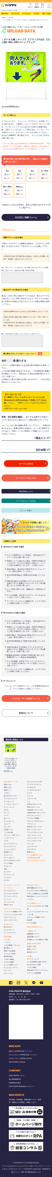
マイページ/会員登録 (34, 973)
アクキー (41, 1166)
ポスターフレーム (18, 1169)
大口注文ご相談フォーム (26, 217)
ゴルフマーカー (32, 846)
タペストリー (8, 855)
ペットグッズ (26, 13)
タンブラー (7, 872)
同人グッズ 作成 (8, 1169)
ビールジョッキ (9, 874)
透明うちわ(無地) (9, 951)
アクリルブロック (10, 846)
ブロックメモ (31, 798)
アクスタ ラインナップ (11, 885)
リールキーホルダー (34, 790)
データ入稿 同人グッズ (35, 855)
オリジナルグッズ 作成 (25, 1166)
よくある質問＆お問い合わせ (37, 962)
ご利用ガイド (31, 931)
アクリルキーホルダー (11, 893)
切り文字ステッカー (10, 796)
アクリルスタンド (10, 890)
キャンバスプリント (10, 843)
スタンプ (7, 824)
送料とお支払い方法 (34, 943)
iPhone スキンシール (34, 804)
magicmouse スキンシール (36, 812)
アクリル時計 (8, 863)
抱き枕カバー (8, 852)
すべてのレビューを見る (26, 501)
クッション (7, 899)
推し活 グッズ (15, 1166)
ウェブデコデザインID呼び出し (37, 890)
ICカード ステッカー (34, 829)
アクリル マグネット (34, 784)
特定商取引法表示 (15, 1083)
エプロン (7, 880)
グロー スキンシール (34, 835)
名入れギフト (8, 927)
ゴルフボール (31, 849)
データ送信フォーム (34, 903)
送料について (31, 949)
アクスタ (36, 13)
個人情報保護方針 (15, 1079)
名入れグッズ (8, 924)
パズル (6, 841)
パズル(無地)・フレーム (12, 945)
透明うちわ (7, 787)
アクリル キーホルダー (35, 781)
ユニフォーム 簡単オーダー (13, 911)
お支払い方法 (31, 946)
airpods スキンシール (34, 826)
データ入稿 (10, 17)
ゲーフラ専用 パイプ (11, 965)
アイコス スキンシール (35, 832)
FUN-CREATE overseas (17, 1062)
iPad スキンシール (33, 807)
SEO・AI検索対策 (43, 1169)
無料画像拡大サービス (34, 888)
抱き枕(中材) (8, 956)
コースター (7, 877)
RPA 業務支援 (29, 1172)
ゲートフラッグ (9, 807)
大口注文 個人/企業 (33, 857)
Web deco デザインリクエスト (37, 970)
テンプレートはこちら (26, 477)
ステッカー (7, 826)
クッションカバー (10, 849)
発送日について (26, 712)
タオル (6, 810)
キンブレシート (9, 801)
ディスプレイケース (10, 967)
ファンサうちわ (6, 1166)
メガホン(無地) (9, 959)
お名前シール (8, 829)
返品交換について (33, 936)
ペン (28, 801)
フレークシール (9, 902)
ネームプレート (9, 821)
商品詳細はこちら (26, 491)
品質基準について (33, 934)
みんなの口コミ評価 (34, 964)
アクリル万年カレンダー (12, 860)
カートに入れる (26, 463)
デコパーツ (7, 970)
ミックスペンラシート (11, 804)
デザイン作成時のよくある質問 (37, 893)
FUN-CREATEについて (35, 927)
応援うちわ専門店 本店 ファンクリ (20, 1051)
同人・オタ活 (46, 13)
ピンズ (29, 793)
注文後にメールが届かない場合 (37, 939)
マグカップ (7, 866)
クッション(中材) (9, 953)
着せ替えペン (8, 948)
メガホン (7, 793)
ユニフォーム (15, 13)
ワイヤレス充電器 (33, 818)
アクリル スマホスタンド (35, 821)
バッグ (6, 815)
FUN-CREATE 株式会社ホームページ (21, 1086)
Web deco (5, 13)
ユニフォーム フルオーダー (13, 914)
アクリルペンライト (10, 798)
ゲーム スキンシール (34, 841)
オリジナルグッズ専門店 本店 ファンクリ (23, 1055)
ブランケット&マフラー (12, 835)
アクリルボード (9, 857)
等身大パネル (8, 904)
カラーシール (8, 973)
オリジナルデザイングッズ (36, 860)
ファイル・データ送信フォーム (26, 698)
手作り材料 (7, 936)
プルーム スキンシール (35, 838)
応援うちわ (7, 784)
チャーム (30, 796)
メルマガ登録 (31, 967)
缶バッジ (7, 818)
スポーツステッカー (10, 920)
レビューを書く (26, 510)
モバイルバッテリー (34, 815)
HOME (3, 17)
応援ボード (7, 790)
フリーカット (8, 888)
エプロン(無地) (9, 962)
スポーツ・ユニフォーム (12, 909)
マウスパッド (31, 824)
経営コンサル (37, 1172)
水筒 (5, 869)
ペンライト (7, 942)
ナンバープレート (10, 932)
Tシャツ (6, 812)
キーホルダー (31, 787)
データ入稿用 (31, 923)
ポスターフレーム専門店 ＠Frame (20, 1058)
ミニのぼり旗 (8, 832)
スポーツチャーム (10, 917)
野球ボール (31, 852)
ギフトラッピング (33, 959)
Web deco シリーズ (10, 781)
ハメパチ (7, 939)
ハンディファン (9, 838)
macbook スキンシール (35, 810)
